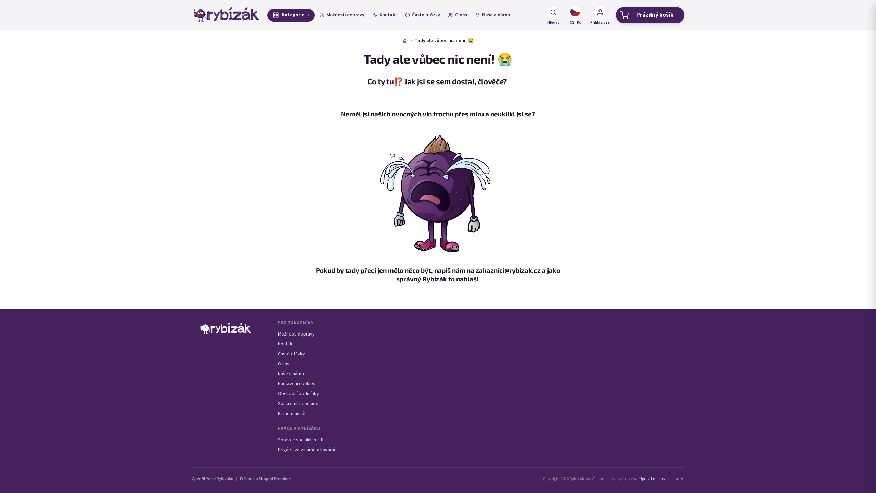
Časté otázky (426, 15)
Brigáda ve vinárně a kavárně (307, 449)
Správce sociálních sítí (300, 440)
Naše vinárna (496, 15)
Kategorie (293, 15)
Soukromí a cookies (298, 403)
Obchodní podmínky (298, 393)
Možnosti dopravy (345, 15)
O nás (461, 15)
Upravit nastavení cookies (661, 479)
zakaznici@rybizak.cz (508, 270)
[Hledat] (553, 12)
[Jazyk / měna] (575, 11)
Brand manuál (291, 413)
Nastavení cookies (296, 383)
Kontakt (388, 15)
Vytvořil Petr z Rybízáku (212, 479)
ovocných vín (412, 114)
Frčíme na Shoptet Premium (265, 479)
